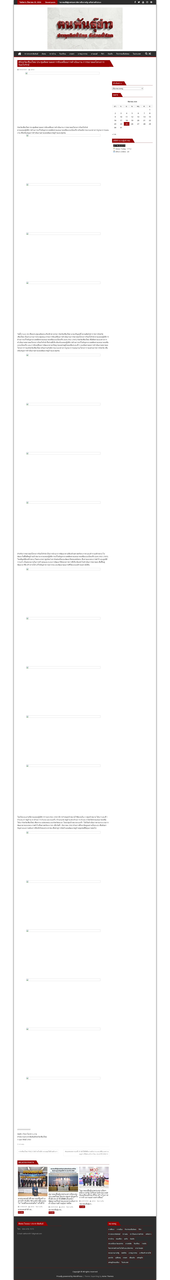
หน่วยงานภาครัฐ (113, 1253)
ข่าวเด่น (21, 1144)
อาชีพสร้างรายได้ (145, 1253)
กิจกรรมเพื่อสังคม (130, 1229)
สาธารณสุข (139, 1248)
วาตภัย (144, 1244)
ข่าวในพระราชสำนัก (136, 1234)
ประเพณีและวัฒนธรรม (115, 1244)
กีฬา (140, 1229)
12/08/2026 (23, 1207)
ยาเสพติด (128, 1244)
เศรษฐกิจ (140, 1258)
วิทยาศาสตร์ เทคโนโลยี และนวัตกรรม (120, 1248)
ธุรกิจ (126, 1239)
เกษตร (125, 1258)
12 (132, 117)
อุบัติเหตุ (118, 1258)
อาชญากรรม (133, 1253)
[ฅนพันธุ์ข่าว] (20, 53)
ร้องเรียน (136, 1244)
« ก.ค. (114, 134)
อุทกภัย (110, 1258)
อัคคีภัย (123, 1253)
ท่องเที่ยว (119, 1239)
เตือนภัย (132, 1258)
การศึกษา (111, 1229)
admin (32, 70)
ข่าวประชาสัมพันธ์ (114, 1234)
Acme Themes (108, 1276)
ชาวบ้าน (111, 1239)
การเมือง (119, 1229)
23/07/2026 (54, 1207)
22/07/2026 (84, 1201)
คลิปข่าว (148, 1234)
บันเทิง (132, 1239)
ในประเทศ (125, 1262)
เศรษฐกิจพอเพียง (113, 1262)
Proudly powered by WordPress (69, 1276)
